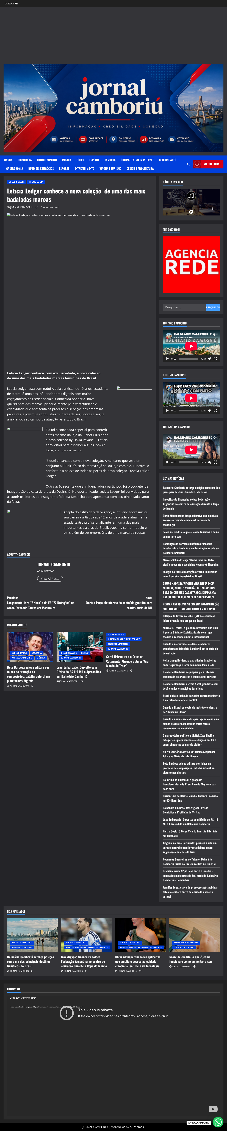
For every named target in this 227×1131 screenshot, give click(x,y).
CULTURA (37, 652)
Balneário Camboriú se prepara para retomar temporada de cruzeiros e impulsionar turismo (189, 674)
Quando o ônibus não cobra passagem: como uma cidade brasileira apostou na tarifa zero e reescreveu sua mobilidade (191, 723)
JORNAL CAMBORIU (21, 207)
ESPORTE (94, 160)
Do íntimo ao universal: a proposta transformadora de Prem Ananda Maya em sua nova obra (189, 784)
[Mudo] (209, 358)
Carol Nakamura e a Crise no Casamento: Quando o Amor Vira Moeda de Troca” (127, 661)
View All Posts (50, 579)
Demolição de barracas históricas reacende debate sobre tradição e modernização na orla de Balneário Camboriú (191, 548)
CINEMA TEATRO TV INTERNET (137, 160)
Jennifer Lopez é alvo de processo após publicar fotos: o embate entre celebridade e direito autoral (190, 891)
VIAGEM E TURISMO (110, 168)
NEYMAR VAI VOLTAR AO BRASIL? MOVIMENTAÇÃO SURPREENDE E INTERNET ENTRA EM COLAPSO (191, 606)
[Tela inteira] (215, 358)
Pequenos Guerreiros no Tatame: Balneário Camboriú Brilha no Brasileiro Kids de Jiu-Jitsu (189, 861)
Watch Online (212, 164)
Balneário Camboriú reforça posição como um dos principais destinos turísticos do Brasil (191, 489)
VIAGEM (8, 160)
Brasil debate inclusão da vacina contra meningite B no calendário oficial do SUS (191, 697)
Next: (118, 602)
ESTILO (80, 160)
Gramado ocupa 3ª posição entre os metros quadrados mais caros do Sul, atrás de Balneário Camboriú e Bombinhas (190, 875)
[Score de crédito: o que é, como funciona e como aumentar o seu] (194, 935)
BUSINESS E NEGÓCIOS (41, 168)
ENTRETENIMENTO (47, 160)
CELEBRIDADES (167, 160)
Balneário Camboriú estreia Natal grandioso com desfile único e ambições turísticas (190, 686)
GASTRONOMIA (14, 168)
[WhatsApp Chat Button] (218, 1122)
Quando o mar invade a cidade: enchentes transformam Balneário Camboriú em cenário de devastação (190, 648)
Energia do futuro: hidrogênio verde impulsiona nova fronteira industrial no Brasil (190, 574)
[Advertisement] (113, 37)
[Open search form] (188, 164)
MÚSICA (66, 160)
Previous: (40, 602)
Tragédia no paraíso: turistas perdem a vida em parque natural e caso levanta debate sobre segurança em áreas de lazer (190, 847)
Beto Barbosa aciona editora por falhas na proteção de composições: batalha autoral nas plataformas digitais (29, 674)
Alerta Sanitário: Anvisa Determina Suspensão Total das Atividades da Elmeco (189, 754)
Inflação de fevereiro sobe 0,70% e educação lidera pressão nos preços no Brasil (189, 618)
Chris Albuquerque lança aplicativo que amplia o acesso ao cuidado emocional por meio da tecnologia (190, 520)
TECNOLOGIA (25, 160)
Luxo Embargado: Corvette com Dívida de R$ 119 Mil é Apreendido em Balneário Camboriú (79, 671)
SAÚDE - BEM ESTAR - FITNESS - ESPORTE (87, 947)
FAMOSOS (110, 160)
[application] (191, 346)
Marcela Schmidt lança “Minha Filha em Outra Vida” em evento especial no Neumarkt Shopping (190, 562)
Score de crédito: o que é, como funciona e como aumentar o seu (190, 959)
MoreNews (118, 1127)
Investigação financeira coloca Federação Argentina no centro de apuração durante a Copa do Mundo (191, 503)
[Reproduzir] (167, 358)
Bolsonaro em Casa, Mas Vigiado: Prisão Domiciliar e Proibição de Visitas (185, 810)
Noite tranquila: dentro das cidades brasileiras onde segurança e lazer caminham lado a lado (189, 662)
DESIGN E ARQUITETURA (140, 168)
